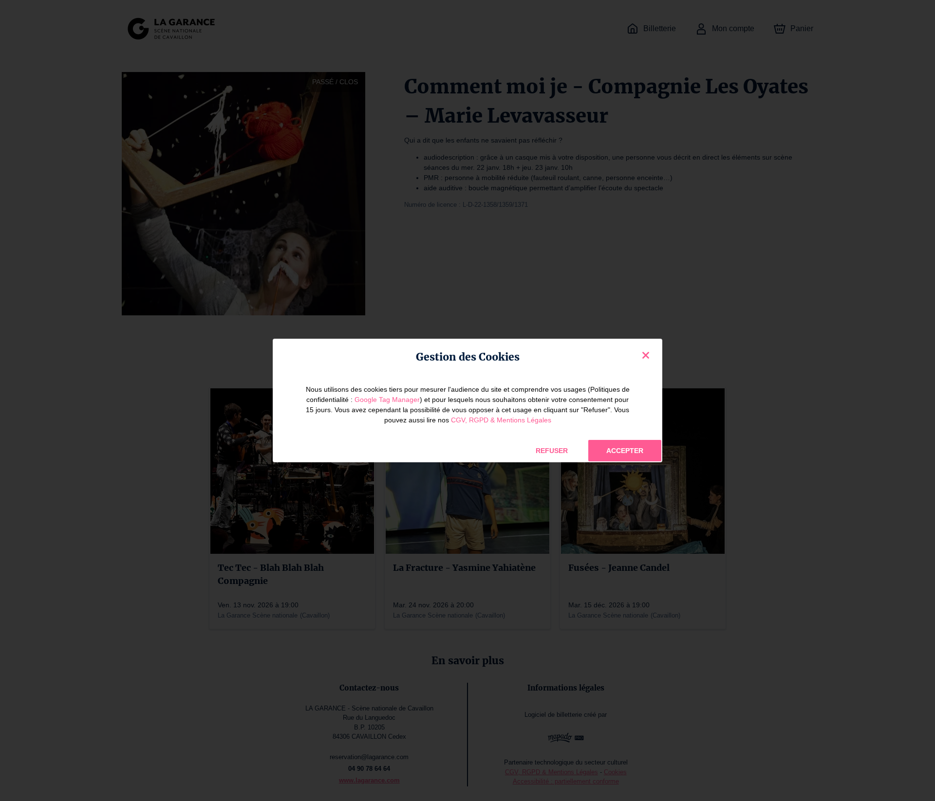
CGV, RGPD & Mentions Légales (501, 420)
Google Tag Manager (387, 399)
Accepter (624, 451)
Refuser (552, 451)
